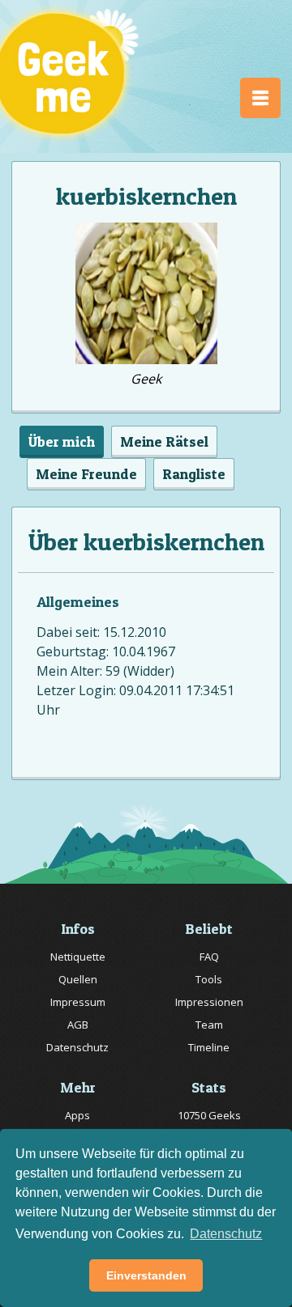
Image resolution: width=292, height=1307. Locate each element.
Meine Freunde (86, 473)
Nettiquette (77, 956)
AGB (77, 1024)
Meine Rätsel (164, 441)
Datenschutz (77, 1047)
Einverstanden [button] (146, 1275)
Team (209, 1024)
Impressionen (209, 1002)
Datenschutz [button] (226, 1234)
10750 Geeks (209, 1115)
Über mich (61, 441)
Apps (77, 1115)
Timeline (209, 1047)
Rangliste (193, 473)
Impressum (77, 1002)
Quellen (77, 979)
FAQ (209, 956)
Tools (208, 979)
